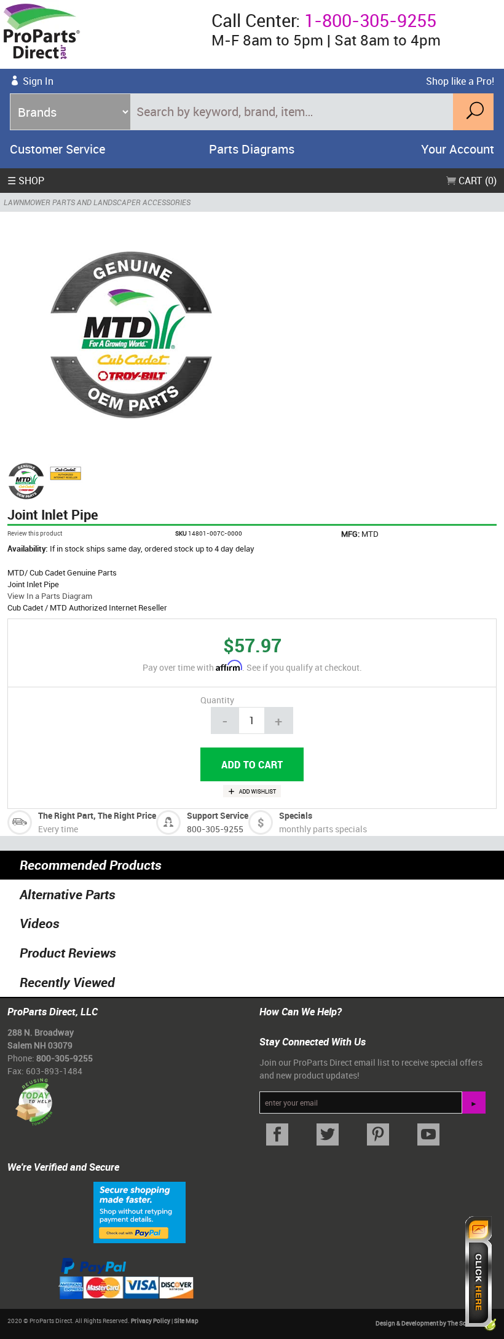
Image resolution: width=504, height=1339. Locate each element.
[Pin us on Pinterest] (378, 1134)
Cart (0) (476, 180)
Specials (295, 815)
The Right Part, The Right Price (97, 815)
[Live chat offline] (478, 1271)
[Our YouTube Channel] (428, 1134)
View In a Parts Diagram (49, 595)
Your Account (457, 149)
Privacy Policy (150, 1320)
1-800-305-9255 (370, 20)
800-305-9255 (215, 829)
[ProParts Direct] (101, 34)
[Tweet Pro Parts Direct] (327, 1134)
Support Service (217, 815)
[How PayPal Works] (139, 1211)
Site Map (186, 1320)
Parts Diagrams (251, 149)
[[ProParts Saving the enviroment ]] (33, 1097)
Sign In (38, 81)
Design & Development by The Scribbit (429, 1323)
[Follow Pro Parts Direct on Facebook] (277, 1134)
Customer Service (57, 149)
